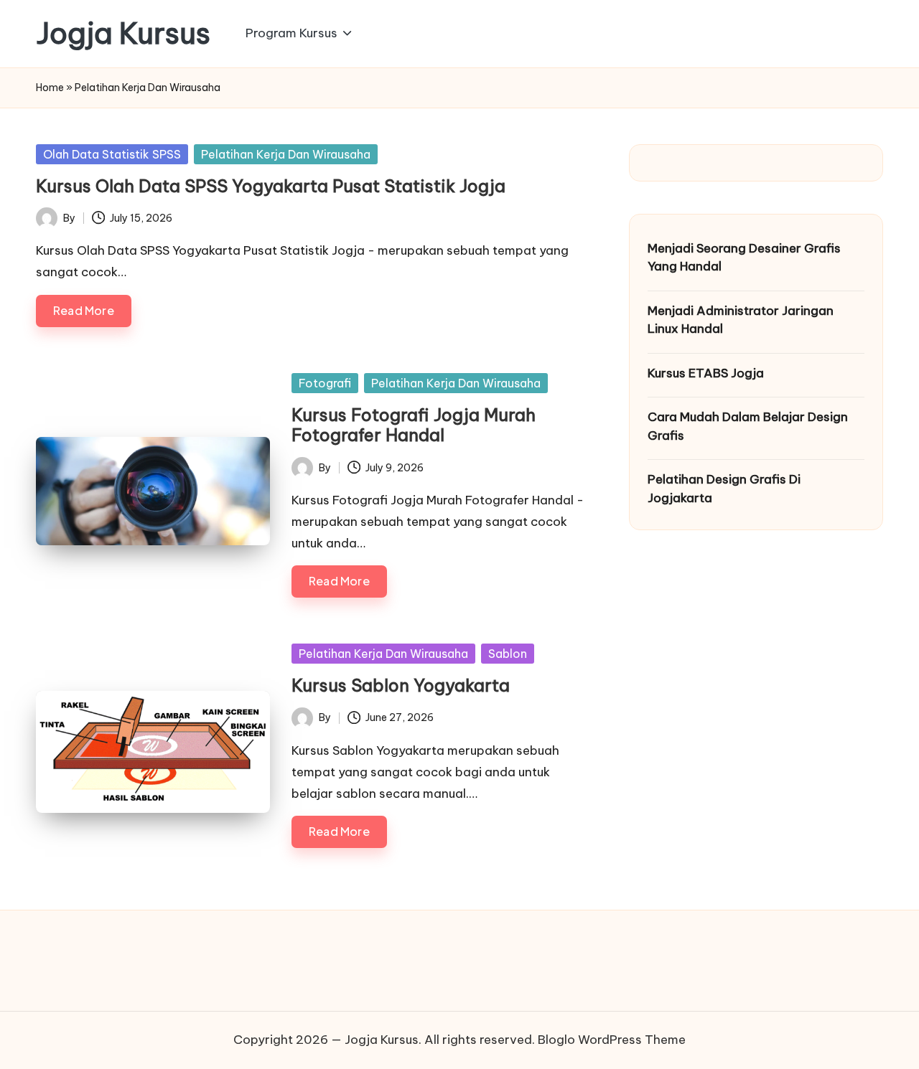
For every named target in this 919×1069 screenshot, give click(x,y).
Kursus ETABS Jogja (706, 373)
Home (50, 87)
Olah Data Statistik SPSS (112, 154)
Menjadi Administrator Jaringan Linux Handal (741, 320)
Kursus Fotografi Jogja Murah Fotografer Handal (413, 425)
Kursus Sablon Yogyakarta (400, 685)
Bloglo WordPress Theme (612, 1039)
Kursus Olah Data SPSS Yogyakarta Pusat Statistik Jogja (270, 186)
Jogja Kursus (123, 34)
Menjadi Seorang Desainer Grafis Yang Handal (744, 257)
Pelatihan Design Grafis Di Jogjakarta (724, 488)
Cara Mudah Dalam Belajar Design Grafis (748, 426)
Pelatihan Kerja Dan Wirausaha (285, 154)
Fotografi (325, 383)
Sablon (507, 653)
